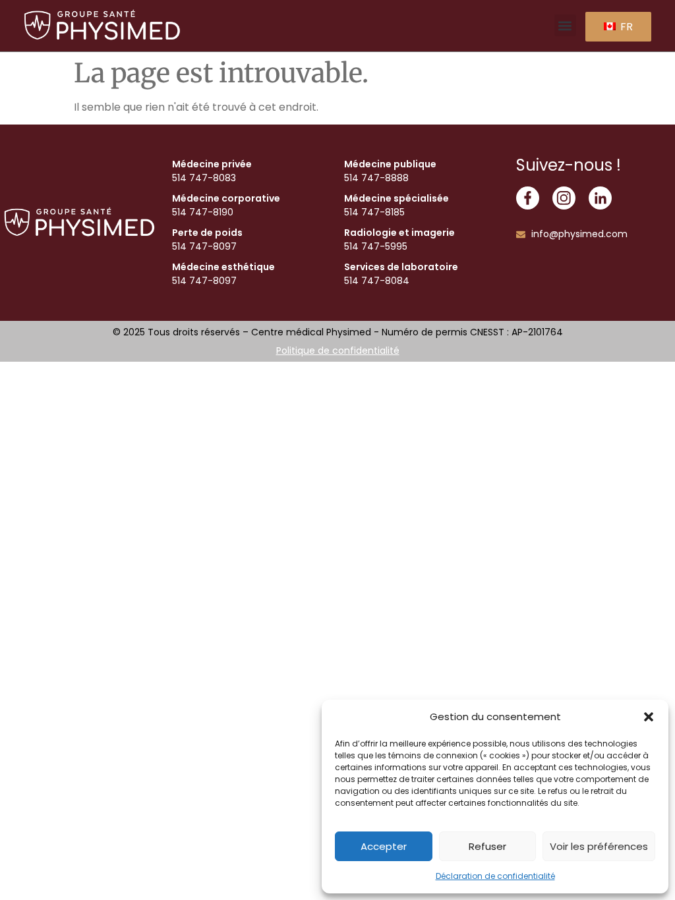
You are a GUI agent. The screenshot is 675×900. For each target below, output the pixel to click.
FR (625, 26)
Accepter (384, 846)
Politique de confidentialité (337, 350)
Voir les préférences (599, 846)
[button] (648, 716)
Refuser (487, 846)
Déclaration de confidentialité (495, 876)
